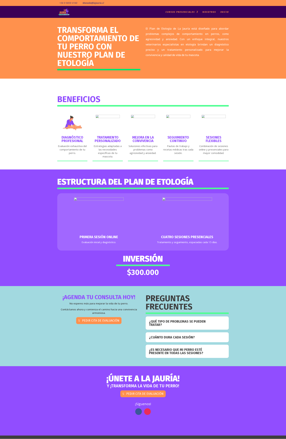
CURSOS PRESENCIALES (180, 12)
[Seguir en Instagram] (147, 411)
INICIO (224, 12)
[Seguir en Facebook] (138, 411)
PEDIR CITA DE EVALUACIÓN (100, 320)
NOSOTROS (209, 12)
